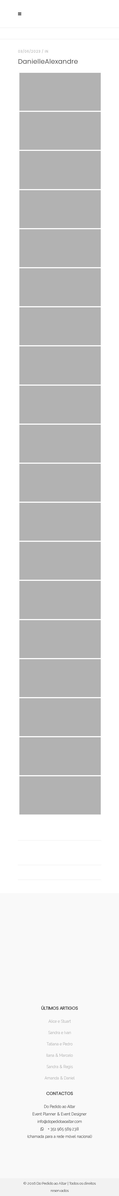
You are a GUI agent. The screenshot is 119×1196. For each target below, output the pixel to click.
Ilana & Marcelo (59, 1055)
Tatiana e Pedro (59, 1044)
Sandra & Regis (59, 1066)
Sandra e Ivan (59, 1032)
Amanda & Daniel (60, 1078)
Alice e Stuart (59, 1021)
